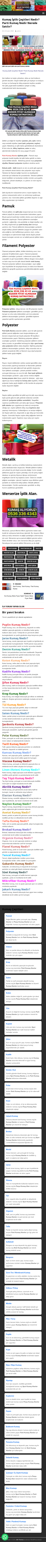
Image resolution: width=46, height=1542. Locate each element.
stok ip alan (32, 570)
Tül (7, 1196)
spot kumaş (19, 565)
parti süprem (9, 561)
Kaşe (8, 1350)
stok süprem (22, 578)
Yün (7, 1008)
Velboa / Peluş (12, 1288)
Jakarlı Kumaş (12, 1116)
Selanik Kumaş (12, 1457)
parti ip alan (9, 553)
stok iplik (7, 574)
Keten (8, 993)
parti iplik (21, 553)
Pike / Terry (10, 1319)
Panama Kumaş (12, 1442)
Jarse (8, 1165)
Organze (9, 1211)
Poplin (8, 1334)
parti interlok (26, 548)
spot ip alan (31, 561)
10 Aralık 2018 (9, 31)
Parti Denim (12, 548)
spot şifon (32, 565)
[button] (42, 13)
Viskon (9, 947)
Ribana (9, 1180)
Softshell (9, 1242)
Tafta (8, 1226)
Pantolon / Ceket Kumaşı (16, 1506)
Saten (8, 978)
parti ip (38, 548)
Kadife (8, 1055)
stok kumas (32, 574)
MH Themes (20, 1540)
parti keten (8, 557)
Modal (8, 1149)
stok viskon (35, 578)
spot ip (20, 561)
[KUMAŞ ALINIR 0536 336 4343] (23, 9)
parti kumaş (32, 557)
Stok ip (21, 570)
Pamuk (9, 916)
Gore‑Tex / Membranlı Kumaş (18, 1273)
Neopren (9, 1257)
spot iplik (7, 565)
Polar (8, 1085)
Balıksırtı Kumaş (13, 1427)
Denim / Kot (11, 1070)
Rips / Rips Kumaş (14, 1365)
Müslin (9, 1303)
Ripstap (9, 1380)
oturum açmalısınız (25, 617)
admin (19, 31)
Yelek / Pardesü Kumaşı (16, 1522)
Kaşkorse (10, 1396)
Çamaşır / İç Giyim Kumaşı (17, 1473)
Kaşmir (9, 1024)
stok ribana (8, 578)
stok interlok (9, 570)
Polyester (10, 931)
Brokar (9, 1132)
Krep (8, 962)
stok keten (19, 574)
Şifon (8, 1039)
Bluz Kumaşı (11, 1488)
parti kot (20, 557)
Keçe (8, 1101)
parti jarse (33, 553)
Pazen (8, 1411)
